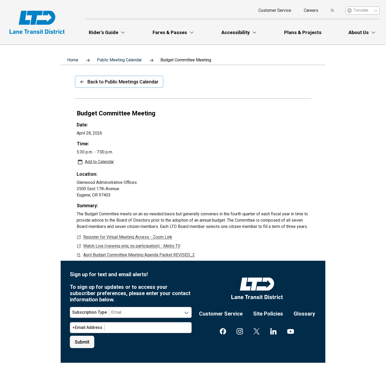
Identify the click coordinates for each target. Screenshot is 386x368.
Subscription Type (89, 312)
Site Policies (268, 314)
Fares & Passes (170, 32)
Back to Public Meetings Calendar (123, 81)
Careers (311, 10)
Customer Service (274, 10)
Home (72, 59)
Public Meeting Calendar (119, 59)
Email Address (88, 327)
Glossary (304, 314)
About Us (358, 32)
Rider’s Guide (103, 32)
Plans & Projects (302, 32)
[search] (332, 10)
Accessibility (235, 32)
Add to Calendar (99, 161)
